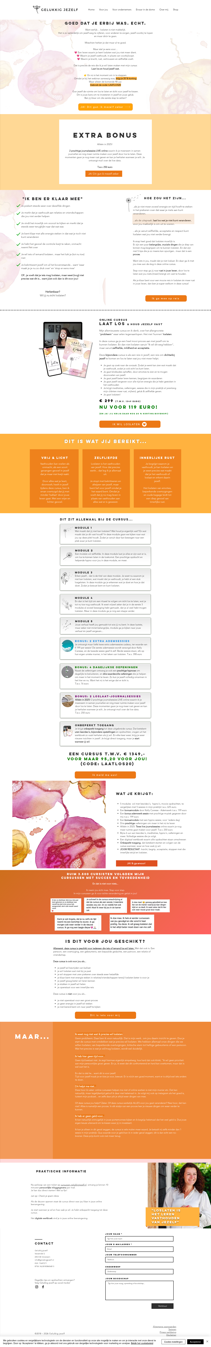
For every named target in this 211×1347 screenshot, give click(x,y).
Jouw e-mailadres (117, 1244)
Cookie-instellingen (173, 1341)
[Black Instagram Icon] (37, 1287)
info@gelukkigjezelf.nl (44, 1260)
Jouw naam (112, 1234)
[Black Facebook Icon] (43, 1287)
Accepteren (195, 1341)
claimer (172, 1335)
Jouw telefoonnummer (121, 1255)
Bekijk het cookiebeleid (142, 1343)
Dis (167, 1335)
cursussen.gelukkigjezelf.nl (74, 1184)
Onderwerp (112, 1267)
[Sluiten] (207, 1342)
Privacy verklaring (168, 1332)
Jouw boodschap (117, 1278)
